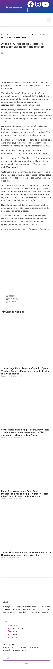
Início (3, 35)
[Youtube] (45, 4)
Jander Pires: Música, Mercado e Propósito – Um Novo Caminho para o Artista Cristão (26, 553)
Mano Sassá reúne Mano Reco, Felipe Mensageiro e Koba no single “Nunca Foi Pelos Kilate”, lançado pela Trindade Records (24, 494)
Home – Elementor (14, 35)
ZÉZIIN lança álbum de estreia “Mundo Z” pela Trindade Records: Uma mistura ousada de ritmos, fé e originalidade (26, 371)
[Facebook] (30, 4)
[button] (30, 10)
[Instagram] (38, 4)
